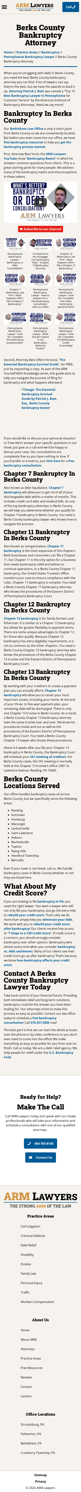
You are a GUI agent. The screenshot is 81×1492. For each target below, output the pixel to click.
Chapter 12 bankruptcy (21, 618)
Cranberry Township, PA (38, 1453)
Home (8, 52)
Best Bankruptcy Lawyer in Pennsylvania (34, 96)
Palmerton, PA (31, 1434)
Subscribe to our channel (42, 229)
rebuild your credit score (26, 915)
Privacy (40, 1481)
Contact (26, 1387)
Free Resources (32, 1368)
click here (53, 461)
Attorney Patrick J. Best (26, 91)
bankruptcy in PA (50, 901)
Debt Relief (28, 1245)
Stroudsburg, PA (32, 1424)
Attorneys (28, 1349)
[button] (4, 7)
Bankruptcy (50, 52)
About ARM (29, 1339)
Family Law (28, 1273)
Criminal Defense (33, 1236)
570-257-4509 (40, 1023)
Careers (26, 1396)
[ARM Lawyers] (34, 7)
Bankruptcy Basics (41, 158)
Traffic (25, 1292)
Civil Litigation (30, 1226)
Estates (26, 1264)
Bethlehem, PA (31, 1443)
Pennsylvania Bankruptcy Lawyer (29, 57)
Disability (27, 1255)
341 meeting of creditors (48, 757)
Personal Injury (31, 1283)
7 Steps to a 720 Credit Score (29, 933)
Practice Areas (27, 52)
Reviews (26, 1377)
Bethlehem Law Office (26, 129)
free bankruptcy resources (23, 142)
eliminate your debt (57, 920)
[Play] (40, 202)
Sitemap (40, 1475)
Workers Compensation (37, 1302)
